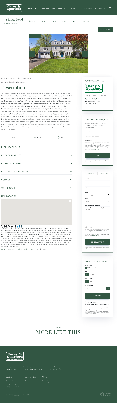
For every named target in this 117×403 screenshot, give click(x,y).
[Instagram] (59, 369)
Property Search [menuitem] (11, 381)
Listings (9, 249)
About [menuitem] (66, 8)
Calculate (97, 296)
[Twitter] (56, 369)
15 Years (97, 268)
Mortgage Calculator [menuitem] (12, 387)
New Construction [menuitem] (12, 385)
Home (3, 249)
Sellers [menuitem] (36, 8)
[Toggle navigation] (110, 8)
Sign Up (83, 8)
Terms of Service (89, 248)
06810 (33, 249)
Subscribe (97, 155)
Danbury (26, 249)
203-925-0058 (100, 8)
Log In (90, 8)
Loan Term (88, 265)
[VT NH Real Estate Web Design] (105, 394)
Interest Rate (89, 285)
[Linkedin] (53, 369)
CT (14, 249)
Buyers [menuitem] (28, 8)
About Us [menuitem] (45, 381)
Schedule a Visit (104, 173)
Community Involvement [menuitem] (50, 383)
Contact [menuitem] (74, 8)
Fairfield (19, 249)
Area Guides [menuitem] (56, 8)
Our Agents (94, 105)
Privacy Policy (95, 149)
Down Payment (89, 278)
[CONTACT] (105, 29)
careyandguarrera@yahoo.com (33, 369)
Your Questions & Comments (92, 205)
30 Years (89, 268)
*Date (86, 192)
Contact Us (87, 105)
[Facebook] (50, 369)
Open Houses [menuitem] (10, 383)
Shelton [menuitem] (27, 381)
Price (86, 271)
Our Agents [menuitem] (46, 8)
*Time (86, 198)
